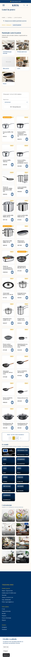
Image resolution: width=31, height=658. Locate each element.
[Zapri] (26, 315)
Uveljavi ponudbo (15, 335)
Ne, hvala (15, 342)
